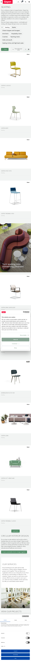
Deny (15, 348)
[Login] (18, 2)
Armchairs (5, 33)
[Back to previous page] (2, 27)
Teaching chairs (15, 37)
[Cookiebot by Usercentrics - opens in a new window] (23, 312)
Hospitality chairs (16, 33)
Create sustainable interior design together (14, 552)
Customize (14, 343)
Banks (14, 27)
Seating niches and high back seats (13, 43)
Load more (15, 531)
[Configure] (3, 269)
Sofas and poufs (7, 40)
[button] (15, 68)
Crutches (5, 37)
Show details (23, 335)
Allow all (15, 339)
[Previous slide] (2, 597)
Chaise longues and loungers (11, 30)
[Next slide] (28, 597)
